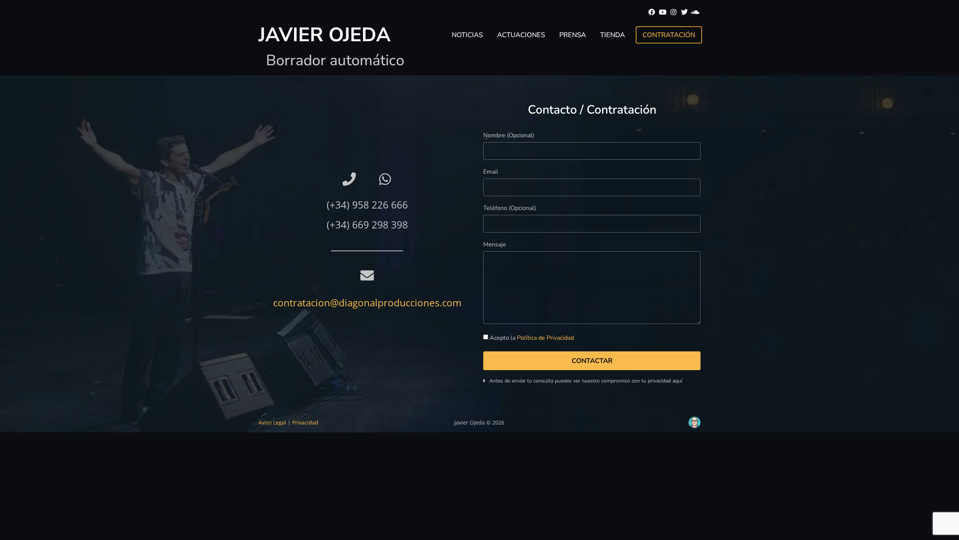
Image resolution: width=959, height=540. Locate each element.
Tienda (612, 34)
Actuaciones (521, 34)
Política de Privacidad (545, 338)
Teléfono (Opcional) (509, 208)
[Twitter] (684, 12)
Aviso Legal (272, 422)
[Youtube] (662, 12)
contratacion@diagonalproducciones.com (367, 302)
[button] (592, 381)
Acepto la (532, 338)
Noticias (467, 34)
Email (490, 172)
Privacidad (305, 422)
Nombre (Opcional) (508, 136)
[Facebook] (652, 12)
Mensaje (494, 245)
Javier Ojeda (324, 34)
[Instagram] (673, 12)
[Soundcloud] (695, 12)
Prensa (572, 34)
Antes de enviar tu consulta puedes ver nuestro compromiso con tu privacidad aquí (585, 380)
